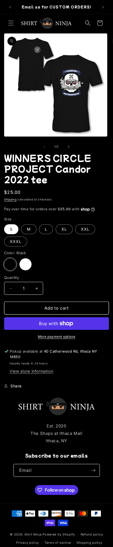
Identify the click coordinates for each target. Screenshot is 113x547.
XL (64, 229)
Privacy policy (27, 543)
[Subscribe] (93, 470)
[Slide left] (44, 147)
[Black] (10, 264)
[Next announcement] (103, 7)
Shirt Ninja (33, 534)
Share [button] (16, 386)
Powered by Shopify (59, 534)
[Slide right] (69, 147)
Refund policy (92, 534)
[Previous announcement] (10, 7)
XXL (85, 229)
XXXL (15, 241)
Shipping (10, 199)
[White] (25, 264)
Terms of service (57, 543)
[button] (11, 23)
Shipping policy (89, 543)
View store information (31, 371)
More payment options (56, 337)
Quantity (11, 277)
